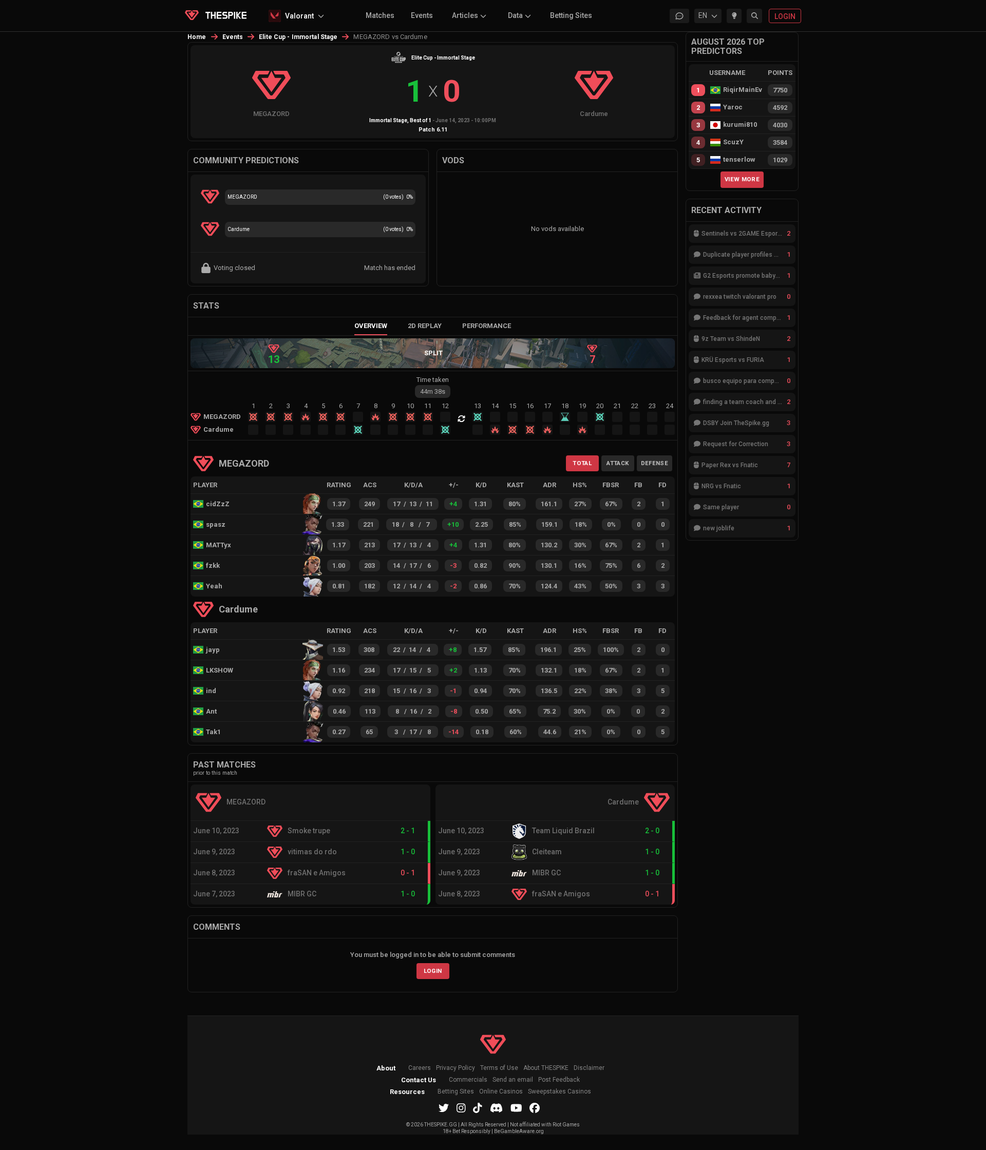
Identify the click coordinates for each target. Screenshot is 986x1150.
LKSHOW (219, 670)
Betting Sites (571, 15)
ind (211, 691)
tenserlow (739, 159)
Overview (370, 326)
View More (742, 179)
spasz (215, 524)
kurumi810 (740, 124)
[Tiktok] (477, 1108)
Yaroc (733, 107)
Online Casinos (501, 1091)
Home (196, 37)
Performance (486, 326)
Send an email (512, 1080)
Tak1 (213, 732)
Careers (419, 1068)
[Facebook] (534, 1108)
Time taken (432, 379)
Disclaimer (589, 1068)
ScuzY (733, 142)
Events (422, 15)
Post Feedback (559, 1080)
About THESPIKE (545, 1068)
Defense (654, 463)
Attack (617, 463)
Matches (380, 15)
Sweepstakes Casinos (559, 1091)
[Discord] (496, 1108)
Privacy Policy (455, 1068)
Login (433, 970)
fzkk (213, 565)
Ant (211, 711)
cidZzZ (218, 504)
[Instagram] (461, 1108)
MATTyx (218, 545)
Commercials (468, 1080)
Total (582, 463)
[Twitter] (444, 1108)
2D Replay (425, 326)
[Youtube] (516, 1108)
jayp (213, 650)
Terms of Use (499, 1068)
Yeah (214, 586)
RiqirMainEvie (742, 89)
